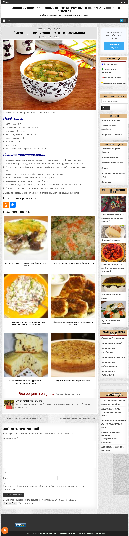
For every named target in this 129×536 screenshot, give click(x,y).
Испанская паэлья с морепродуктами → (79, 418)
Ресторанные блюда (112, 163)
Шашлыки (106, 182)
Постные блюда (112, 78)
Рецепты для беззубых (113, 357)
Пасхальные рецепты (114, 83)
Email (6, 478)
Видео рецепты (109, 157)
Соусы (104, 168)
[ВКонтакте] (13, 205)
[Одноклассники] (6, 205)
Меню (7, 2)
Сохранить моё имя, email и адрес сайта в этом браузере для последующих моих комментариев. (43, 488)
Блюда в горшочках (111, 120)
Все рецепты (111, 64)
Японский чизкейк (110, 240)
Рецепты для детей (111, 343)
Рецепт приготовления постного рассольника (49, 32)
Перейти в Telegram (114, 46)
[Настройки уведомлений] (4, 530)
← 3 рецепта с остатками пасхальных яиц (21, 418)
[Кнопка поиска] (124, 20)
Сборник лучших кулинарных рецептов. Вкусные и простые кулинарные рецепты (64, 9)
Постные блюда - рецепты (50, 29)
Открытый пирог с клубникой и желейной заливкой (112, 267)
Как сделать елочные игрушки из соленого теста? (112, 218)
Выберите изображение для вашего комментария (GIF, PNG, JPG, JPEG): (39, 500)
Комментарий (10, 438)
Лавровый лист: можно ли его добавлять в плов (113, 423)
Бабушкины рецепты (112, 134)
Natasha (43, 37)
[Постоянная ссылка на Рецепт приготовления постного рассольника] (49, 75)
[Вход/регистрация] (121, 20)
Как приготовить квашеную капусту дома (111, 412)
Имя (5, 472)
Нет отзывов (54, 37)
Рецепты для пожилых (113, 338)
